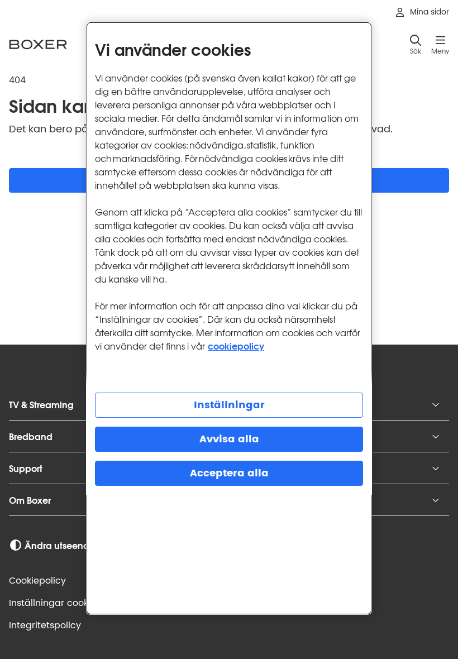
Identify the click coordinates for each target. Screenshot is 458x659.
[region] (229, 318)
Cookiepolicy (37, 581)
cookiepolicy (236, 345)
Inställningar (229, 405)
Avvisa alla (229, 439)
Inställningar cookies (55, 603)
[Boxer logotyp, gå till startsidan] (38, 44)
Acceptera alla (229, 473)
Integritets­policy (45, 625)
